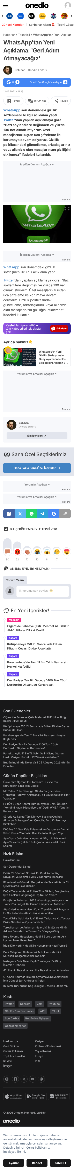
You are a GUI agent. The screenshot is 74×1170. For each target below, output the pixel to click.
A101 (42, 1011)
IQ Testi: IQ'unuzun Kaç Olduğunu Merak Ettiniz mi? (35, 986)
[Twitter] (24, 1079)
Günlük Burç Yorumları (19, 1011)
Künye (39, 1056)
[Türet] (64, 16)
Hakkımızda (10, 1041)
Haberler (9, 34)
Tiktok (56, 1011)
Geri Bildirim (11, 1046)
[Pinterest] (41, 1079)
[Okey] (31, 16)
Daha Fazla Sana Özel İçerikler (35, 468)
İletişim (7, 1066)
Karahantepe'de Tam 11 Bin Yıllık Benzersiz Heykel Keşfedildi (37, 664)
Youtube (54, 1003)
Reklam (8, 1061)
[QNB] (53, 16)
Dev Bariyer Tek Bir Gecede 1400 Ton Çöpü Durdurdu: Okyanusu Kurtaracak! (37, 682)
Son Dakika (12, 1018)
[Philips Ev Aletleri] (20, 16)
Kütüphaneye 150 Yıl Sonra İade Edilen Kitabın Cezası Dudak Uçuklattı (34, 646)
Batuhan (31, 70)
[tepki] (7, 551)
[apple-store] (14, 1096)
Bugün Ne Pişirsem (37, 1018)
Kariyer (39, 1041)
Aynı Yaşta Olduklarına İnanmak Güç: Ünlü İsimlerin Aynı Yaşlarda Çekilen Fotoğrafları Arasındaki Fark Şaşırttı (35, 842)
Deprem (25, 1003)
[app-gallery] (59, 1096)
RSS (37, 1061)
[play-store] (36, 1096)
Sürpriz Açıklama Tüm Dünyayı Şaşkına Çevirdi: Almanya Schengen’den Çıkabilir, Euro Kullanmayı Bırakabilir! (34, 820)
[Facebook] (15, 1079)
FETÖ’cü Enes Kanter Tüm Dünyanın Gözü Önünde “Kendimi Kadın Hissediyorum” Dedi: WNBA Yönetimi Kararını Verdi (36, 807)
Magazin (14, 619)
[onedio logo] (34, 1120)
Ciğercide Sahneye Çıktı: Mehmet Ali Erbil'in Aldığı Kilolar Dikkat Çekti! (38, 628)
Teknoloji (24, 34)
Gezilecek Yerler (15, 1025)
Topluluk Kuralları (14, 1056)
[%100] (42, 16)
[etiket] (8, 350)
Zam (40, 1003)
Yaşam (13, 637)
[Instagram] (6, 1079)
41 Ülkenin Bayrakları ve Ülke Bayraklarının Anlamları (36, 970)
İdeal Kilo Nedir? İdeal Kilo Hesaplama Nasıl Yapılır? (35, 945)
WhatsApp (11, 110)
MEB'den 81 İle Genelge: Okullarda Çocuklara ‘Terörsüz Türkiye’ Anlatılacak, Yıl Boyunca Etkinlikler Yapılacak (36, 794)
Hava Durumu (12, 860)
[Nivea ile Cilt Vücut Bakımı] (9, 16)
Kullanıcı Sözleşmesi (48, 1046)
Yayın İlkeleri (43, 1051)
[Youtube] (32, 1079)
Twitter (9, 120)
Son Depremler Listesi (17, 866)
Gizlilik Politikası (13, 1051)
